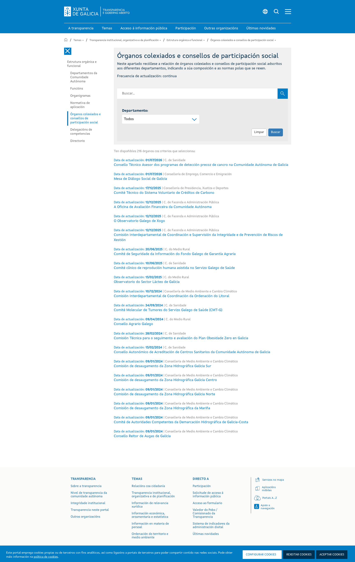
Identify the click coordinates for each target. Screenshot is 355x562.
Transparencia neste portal (90, 510)
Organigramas (80, 96)
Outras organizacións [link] (221, 28)
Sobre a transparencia (86, 486)
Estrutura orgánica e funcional (185, 40)
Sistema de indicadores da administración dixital (211, 525)
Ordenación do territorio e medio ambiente (150, 536)
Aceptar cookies (331, 554)
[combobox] (160, 119)
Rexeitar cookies (298, 554)
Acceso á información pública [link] (143, 28)
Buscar (275, 132)
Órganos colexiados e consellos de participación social (242, 40)
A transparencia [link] (80, 28)
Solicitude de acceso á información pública (208, 495)
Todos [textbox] (129, 119)
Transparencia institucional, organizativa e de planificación (124, 40)
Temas (77, 40)
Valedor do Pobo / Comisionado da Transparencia (205, 514)
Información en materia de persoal (150, 525)
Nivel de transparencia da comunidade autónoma (89, 495)
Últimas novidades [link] (261, 28)
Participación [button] (185, 28)
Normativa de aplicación (80, 105)
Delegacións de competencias (81, 132)
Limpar (259, 132)
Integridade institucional (88, 503)
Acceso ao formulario (207, 503)
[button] (288, 11)
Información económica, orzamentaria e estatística (150, 515)
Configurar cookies (261, 554)
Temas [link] (107, 28)
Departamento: (135, 111)
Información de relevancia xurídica (150, 505)
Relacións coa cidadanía (148, 486)
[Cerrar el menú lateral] (67, 51)
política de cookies (46, 556)
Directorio (77, 141)
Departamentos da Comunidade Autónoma (83, 77)
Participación (202, 486)
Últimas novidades (206, 534)
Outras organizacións (85, 516)
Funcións (76, 88)
